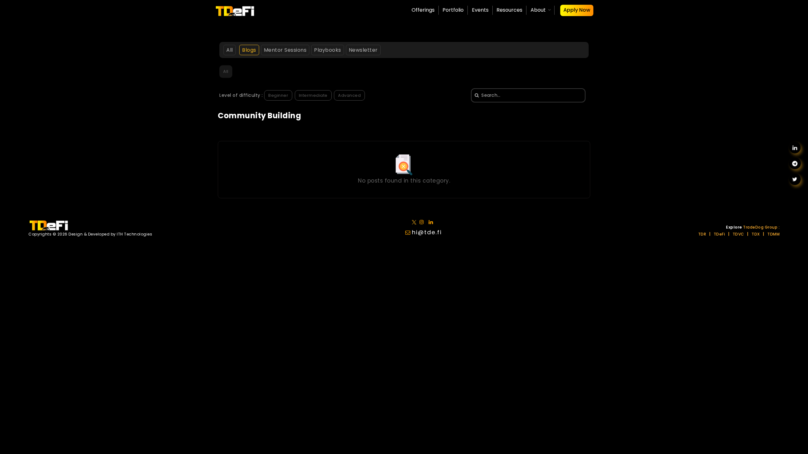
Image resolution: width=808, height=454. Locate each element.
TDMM (773, 234)
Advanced (349, 95)
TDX (756, 234)
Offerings (423, 10)
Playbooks (327, 50)
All (229, 50)
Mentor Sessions (285, 50)
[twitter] (415, 222)
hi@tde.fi (427, 232)
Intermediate (313, 95)
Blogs (249, 50)
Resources (509, 10)
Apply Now (576, 10)
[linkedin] (423, 222)
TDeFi (719, 234)
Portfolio (453, 10)
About (538, 10)
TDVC (738, 234)
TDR (702, 234)
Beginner (278, 95)
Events (480, 10)
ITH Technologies (134, 234)
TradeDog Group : (761, 227)
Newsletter (363, 50)
